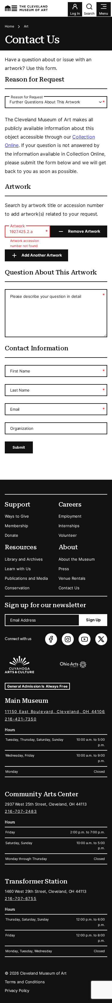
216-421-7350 (20, 719)
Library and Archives (24, 559)
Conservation (17, 587)
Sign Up (93, 619)
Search (89, 13)
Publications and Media (26, 578)
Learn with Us (18, 568)
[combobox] (56, 102)
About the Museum (77, 559)
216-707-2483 (21, 811)
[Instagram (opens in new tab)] (68, 639)
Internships (69, 525)
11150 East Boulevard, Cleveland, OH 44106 (55, 711)
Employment (70, 516)
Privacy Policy (17, 990)
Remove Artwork (84, 231)
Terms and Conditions (25, 981)
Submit (19, 447)
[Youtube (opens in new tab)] (84, 639)
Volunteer (68, 535)
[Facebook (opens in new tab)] (51, 639)
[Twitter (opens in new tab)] (101, 639)
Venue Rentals (72, 578)
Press (64, 568)
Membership (16, 525)
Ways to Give (17, 516)
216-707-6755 (20, 898)
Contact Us (69, 587)
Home (9, 26)
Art (26, 26)
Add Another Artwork (42, 255)
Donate (11, 535)
